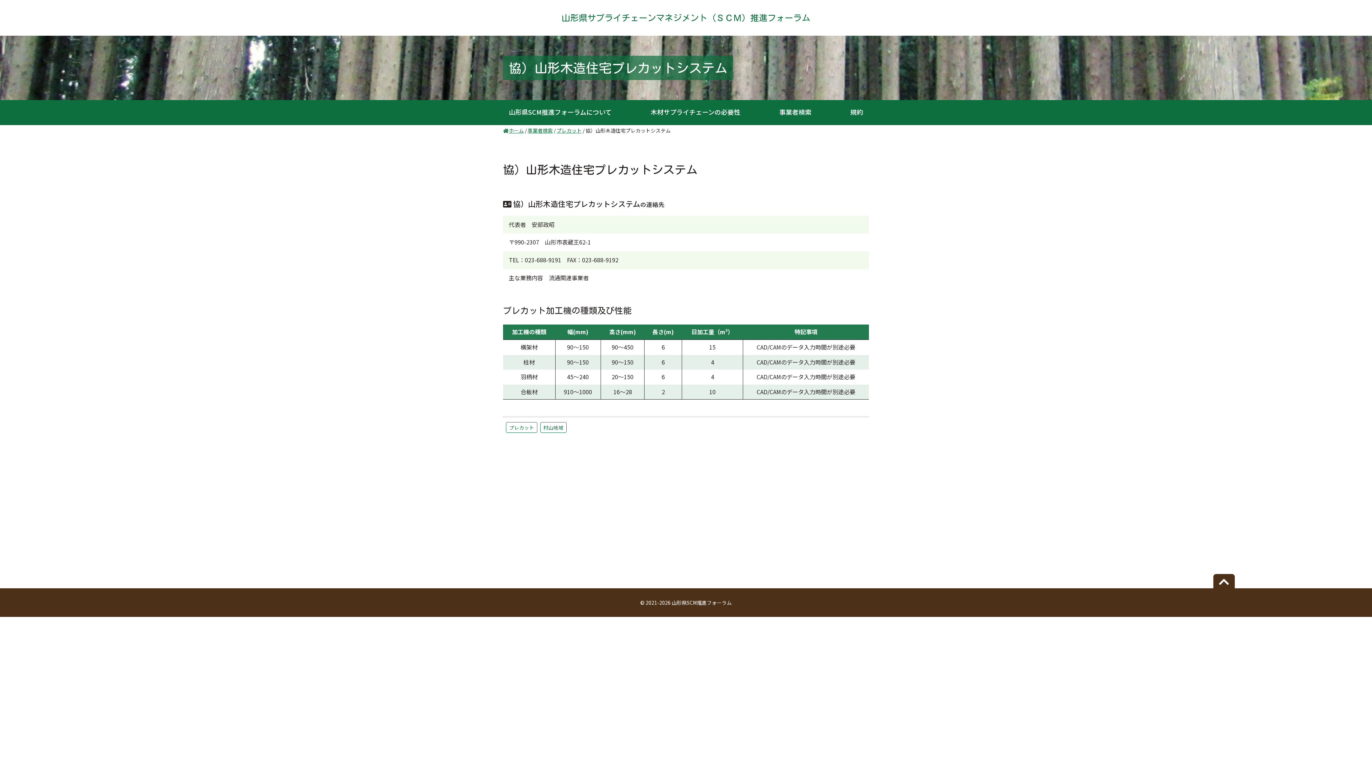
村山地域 (553, 427)
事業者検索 (795, 112)
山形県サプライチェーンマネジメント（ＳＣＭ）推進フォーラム (686, 18)
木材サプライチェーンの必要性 (695, 112)
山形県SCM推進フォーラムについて (560, 112)
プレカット (521, 427)
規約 (856, 112)
